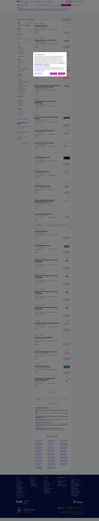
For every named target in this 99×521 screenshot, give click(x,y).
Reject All (53, 73)
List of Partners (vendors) (39, 70)
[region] (50, 64)
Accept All (62, 73)
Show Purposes (38, 73)
